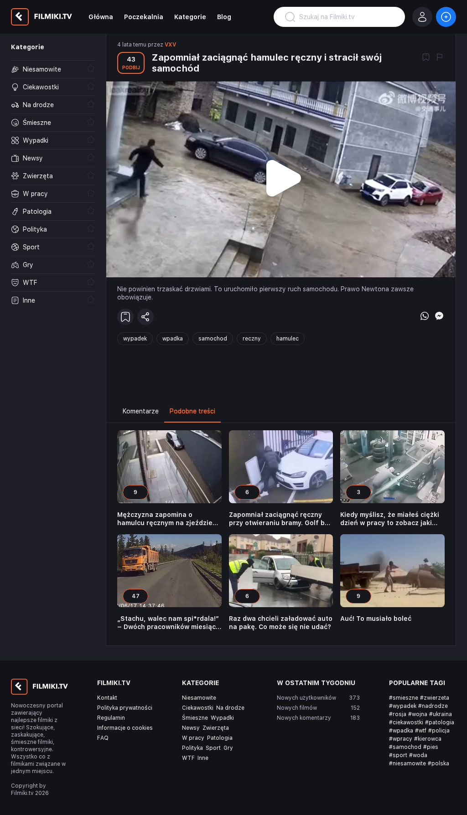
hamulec (287, 338)
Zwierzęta (215, 728)
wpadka (172, 338)
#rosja (397, 714)
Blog (224, 17)
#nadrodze (433, 706)
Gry (228, 748)
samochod (212, 338)
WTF (188, 758)
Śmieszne (195, 718)
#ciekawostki (406, 722)
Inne (202, 758)
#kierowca (427, 739)
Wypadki (222, 718)
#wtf (420, 730)
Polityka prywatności (124, 708)
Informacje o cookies (125, 728)
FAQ (103, 738)
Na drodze (230, 708)
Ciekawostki (197, 708)
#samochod (405, 747)
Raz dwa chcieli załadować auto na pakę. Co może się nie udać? (280, 622)
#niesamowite (407, 763)
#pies (430, 747)
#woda (418, 755)
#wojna (417, 714)
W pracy (193, 738)
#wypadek (402, 706)
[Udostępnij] (145, 317)
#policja (439, 730)
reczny (252, 338)
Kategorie (190, 17)
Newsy (191, 728)
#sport (398, 755)
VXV (170, 44)
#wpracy (400, 739)
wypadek (135, 338)
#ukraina (440, 714)
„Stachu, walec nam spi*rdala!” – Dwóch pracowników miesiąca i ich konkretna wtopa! (168, 623)
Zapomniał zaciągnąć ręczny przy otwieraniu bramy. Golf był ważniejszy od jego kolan (280, 519)
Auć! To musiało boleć (375, 618)
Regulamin (111, 718)
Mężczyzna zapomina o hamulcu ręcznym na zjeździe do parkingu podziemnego (165, 519)
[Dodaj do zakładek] (426, 58)
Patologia (220, 738)
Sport (213, 748)
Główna (100, 17)
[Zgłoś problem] (440, 58)
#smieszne (403, 698)
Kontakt (107, 698)
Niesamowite (199, 698)
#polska (438, 763)
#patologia (439, 722)
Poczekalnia (143, 17)
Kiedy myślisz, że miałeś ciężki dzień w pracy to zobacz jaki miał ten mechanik (389, 519)
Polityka (192, 748)
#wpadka (401, 730)
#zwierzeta (434, 698)
